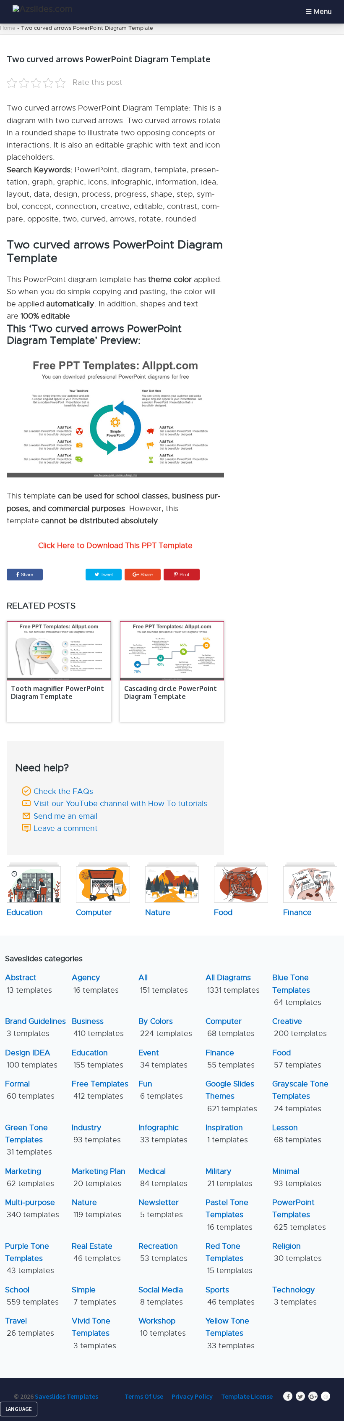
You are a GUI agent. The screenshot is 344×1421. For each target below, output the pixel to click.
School (32, 1296)
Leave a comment (66, 828)
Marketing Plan (98, 1177)
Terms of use (144, 1396)
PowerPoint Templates (299, 1215)
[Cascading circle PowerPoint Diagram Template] (172, 650)
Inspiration (227, 1133)
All (163, 983)
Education (97, 1059)
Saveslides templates (66, 1396)
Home (8, 28)
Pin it (184, 574)
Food (296, 1059)
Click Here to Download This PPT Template (115, 545)
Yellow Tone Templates (230, 1333)
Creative (299, 1027)
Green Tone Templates (28, 1140)
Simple (94, 1296)
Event (163, 1059)
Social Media (160, 1296)
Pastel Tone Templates (229, 1215)
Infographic (163, 1133)
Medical (163, 1177)
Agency (95, 983)
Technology (294, 1296)
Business (98, 1027)
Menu (322, 12)
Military (229, 1177)
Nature (96, 1208)
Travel (29, 1327)
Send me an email (65, 816)
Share (27, 574)
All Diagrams (233, 983)
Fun (160, 1090)
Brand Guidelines (35, 1027)
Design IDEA (31, 1059)
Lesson (296, 1133)
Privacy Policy (192, 1396)
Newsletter (160, 1208)
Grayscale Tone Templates (300, 1096)
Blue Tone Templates (296, 990)
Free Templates (100, 1090)
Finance (230, 1059)
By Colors (165, 1027)
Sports (230, 1296)
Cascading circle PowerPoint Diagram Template (170, 692)
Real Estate (96, 1252)
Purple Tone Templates (29, 1259)
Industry (96, 1133)
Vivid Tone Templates (94, 1333)
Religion (297, 1252)
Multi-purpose (32, 1208)
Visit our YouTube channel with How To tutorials (120, 803)
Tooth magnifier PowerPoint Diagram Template (57, 692)
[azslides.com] (43, 9)
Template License (247, 1396)
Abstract (28, 983)
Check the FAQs (63, 791)
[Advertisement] (291, 84)
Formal (30, 1090)
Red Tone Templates (229, 1259)
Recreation (163, 1252)
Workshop (162, 1327)
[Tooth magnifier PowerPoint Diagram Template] (59, 650)
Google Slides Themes (231, 1096)
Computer (230, 1027)
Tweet (106, 574)
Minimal (296, 1177)
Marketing (29, 1177)
